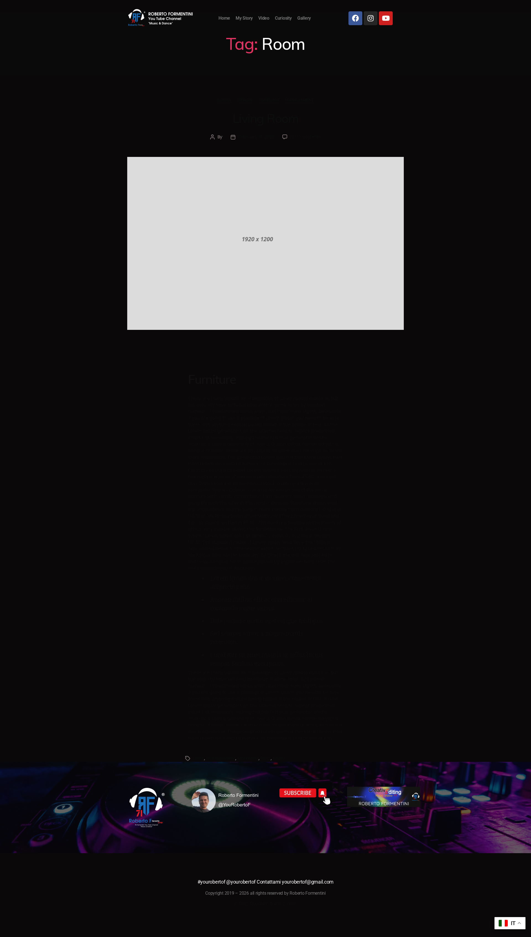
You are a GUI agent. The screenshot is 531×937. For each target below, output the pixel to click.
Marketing (248, 758)
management (220, 758)
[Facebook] (355, 18)
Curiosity (283, 18)
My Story (244, 18)
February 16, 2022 (256, 137)
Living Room (265, 118)
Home (224, 18)
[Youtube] (386, 18)
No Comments (305, 137)
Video (263, 18)
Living (198, 758)
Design (244, 100)
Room (279, 758)
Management (299, 100)
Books (224, 100)
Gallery (304, 18)
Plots (266, 758)
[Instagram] (371, 18)
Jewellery (269, 100)
